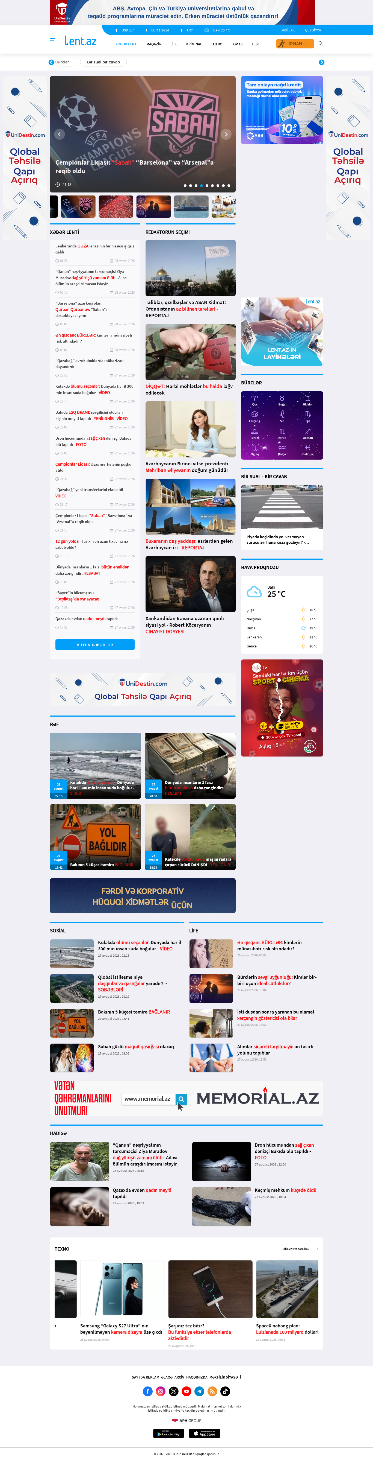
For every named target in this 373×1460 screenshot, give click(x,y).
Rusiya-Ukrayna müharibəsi (117, 62)
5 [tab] (207, 185)
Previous (51, 62)
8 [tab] (223, 185)
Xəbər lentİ (127, 44)
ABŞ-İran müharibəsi (180, 62)
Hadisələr (64, 62)
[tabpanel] (143, 134)
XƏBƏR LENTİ (64, 232)
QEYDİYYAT (314, 30)
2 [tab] (190, 185)
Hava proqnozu (233, 62)
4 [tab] (201, 185)
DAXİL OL (287, 30)
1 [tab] (185, 185)
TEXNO (216, 44)
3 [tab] (196, 185)
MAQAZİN (154, 44)
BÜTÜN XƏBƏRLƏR (95, 644)
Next (321, 62)
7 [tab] (218, 185)
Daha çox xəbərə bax (294, 933)
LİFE (173, 44)
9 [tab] (228, 185)
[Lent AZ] (80, 40)
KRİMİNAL (194, 44)
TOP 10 (236, 44)
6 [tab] (212, 185)
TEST (255, 44)
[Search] (321, 43)
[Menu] (52, 41)
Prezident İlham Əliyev (287, 62)
